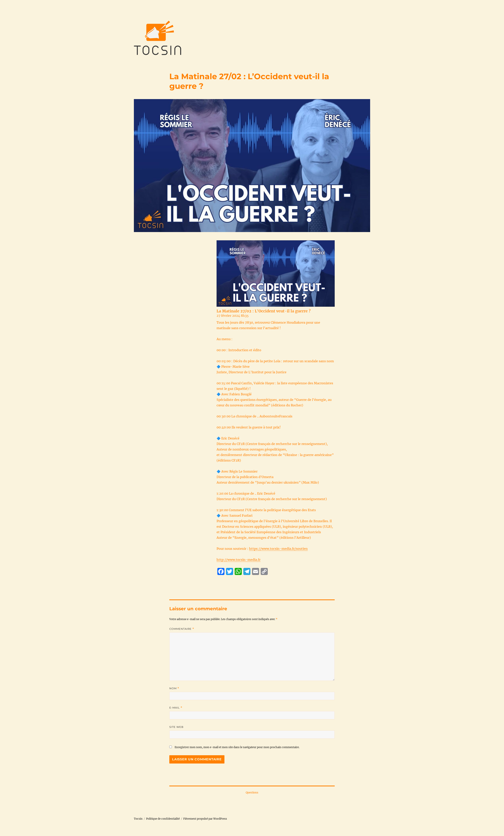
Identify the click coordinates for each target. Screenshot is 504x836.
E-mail (175, 707)
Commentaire (181, 629)
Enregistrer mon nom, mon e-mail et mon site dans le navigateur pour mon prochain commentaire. (237, 747)
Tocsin (138, 818)
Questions (252, 792)
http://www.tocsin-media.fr (238, 560)
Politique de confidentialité (163, 818)
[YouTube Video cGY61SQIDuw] (276, 273)
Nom (174, 688)
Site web (176, 726)
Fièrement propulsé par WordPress (205, 818)
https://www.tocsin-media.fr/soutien (278, 549)
